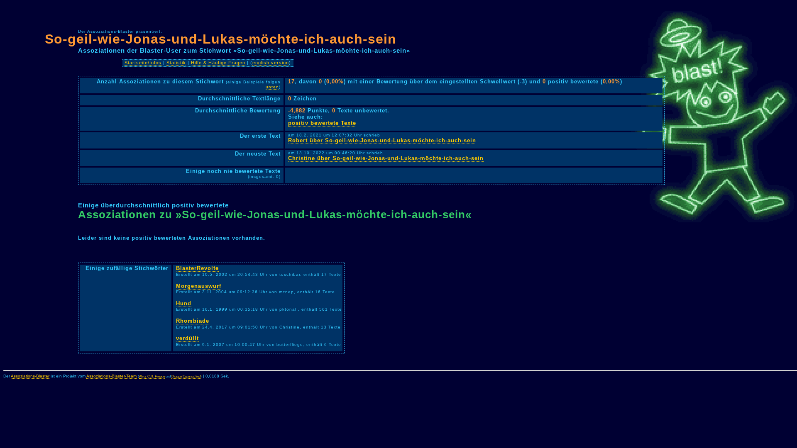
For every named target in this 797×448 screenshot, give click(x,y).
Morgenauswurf (198, 286)
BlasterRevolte (197, 268)
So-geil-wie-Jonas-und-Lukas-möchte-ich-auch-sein (220, 39)
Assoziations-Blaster (30, 376)
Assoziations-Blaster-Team (111, 376)
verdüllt (187, 338)
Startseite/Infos (143, 62)
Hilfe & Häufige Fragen (218, 62)
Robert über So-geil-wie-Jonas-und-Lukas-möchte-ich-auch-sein (382, 140)
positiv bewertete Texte (322, 123)
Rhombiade (192, 321)
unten (272, 87)
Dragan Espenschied (185, 376)
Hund (183, 303)
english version (270, 62)
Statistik (176, 62)
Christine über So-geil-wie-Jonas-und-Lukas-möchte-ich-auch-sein (386, 158)
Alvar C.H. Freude (152, 376)
